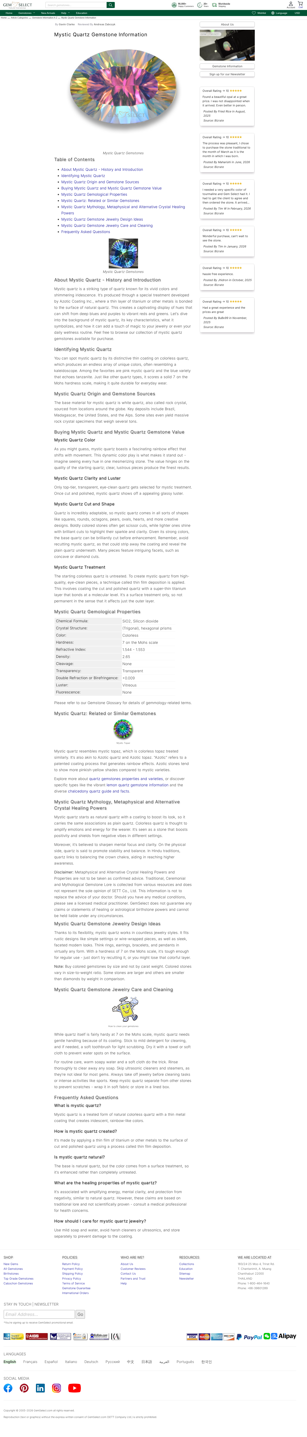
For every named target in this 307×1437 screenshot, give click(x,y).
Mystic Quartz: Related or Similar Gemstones (100, 200)
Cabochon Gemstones (18, 1283)
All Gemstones (13, 1268)
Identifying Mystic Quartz (83, 175)
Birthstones (11, 1273)
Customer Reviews (133, 1268)
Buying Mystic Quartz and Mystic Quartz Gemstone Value (111, 188)
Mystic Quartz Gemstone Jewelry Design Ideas (102, 219)
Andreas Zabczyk (104, 24)
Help (65, 13)
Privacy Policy (71, 1278)
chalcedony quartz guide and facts (98, 791)
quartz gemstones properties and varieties (126, 778)
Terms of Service (73, 1283)
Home (9, 13)
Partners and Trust (133, 1278)
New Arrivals (48, 13)
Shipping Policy (72, 1273)
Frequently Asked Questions (85, 231)
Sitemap (184, 1273)
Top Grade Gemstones (18, 1278)
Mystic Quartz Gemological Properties (94, 194)
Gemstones (26, 13)
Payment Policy (72, 1268)
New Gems (11, 1264)
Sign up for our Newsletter (227, 74)
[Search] (111, 5)
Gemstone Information (227, 66)
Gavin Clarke (67, 24)
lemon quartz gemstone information (137, 785)
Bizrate (219, 120)
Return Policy (71, 1264)
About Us (227, 24)
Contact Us (128, 1273)
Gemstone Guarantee (76, 1288)
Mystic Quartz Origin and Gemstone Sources (100, 182)
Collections (186, 1264)
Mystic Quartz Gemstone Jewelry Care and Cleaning (107, 225)
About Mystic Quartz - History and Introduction (102, 169)
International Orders (75, 1293)
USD (297, 13)
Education (81, 13)
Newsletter (186, 1278)
